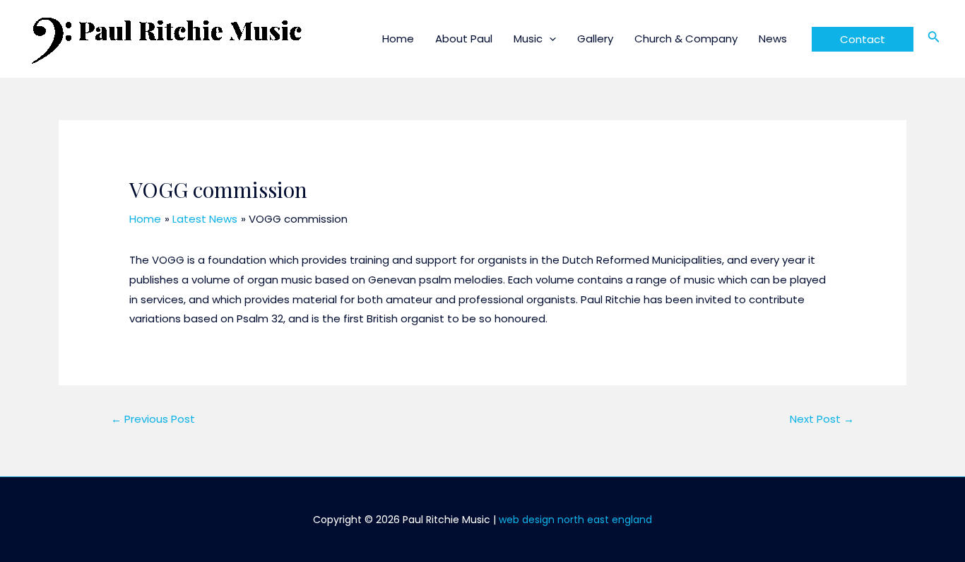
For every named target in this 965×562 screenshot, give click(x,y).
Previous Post (153, 418)
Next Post (822, 418)
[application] (549, 38)
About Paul (463, 38)
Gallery (595, 38)
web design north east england (575, 520)
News (773, 38)
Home (398, 38)
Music (528, 38)
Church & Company (686, 38)
